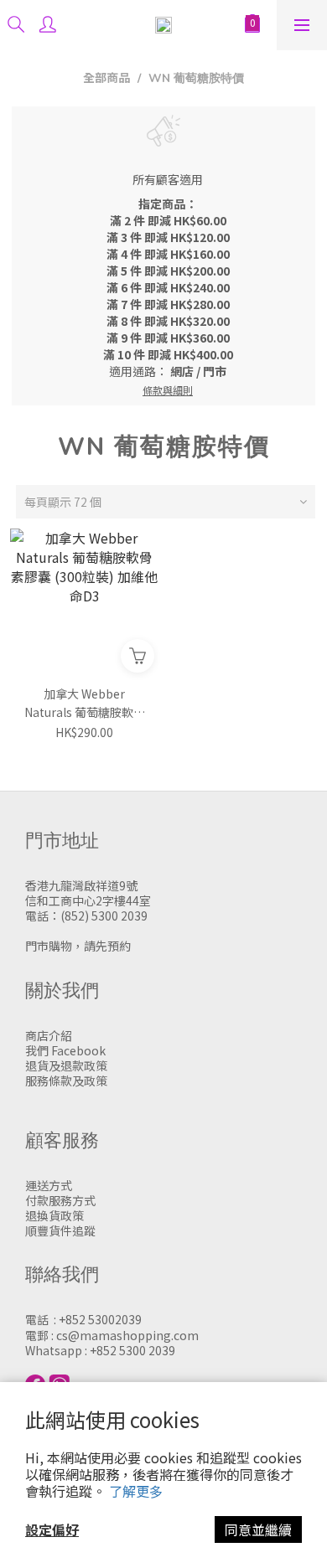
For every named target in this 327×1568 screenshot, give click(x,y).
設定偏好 (52, 1529)
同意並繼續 (258, 1529)
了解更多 (136, 1491)
